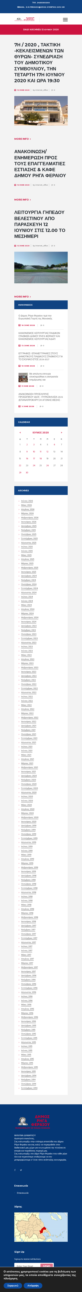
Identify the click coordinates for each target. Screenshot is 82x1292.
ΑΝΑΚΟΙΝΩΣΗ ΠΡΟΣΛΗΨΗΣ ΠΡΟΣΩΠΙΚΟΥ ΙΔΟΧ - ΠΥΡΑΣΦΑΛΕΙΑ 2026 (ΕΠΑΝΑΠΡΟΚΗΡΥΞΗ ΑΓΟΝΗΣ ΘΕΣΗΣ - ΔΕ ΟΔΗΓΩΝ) (40, 398)
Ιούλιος (27, 547)
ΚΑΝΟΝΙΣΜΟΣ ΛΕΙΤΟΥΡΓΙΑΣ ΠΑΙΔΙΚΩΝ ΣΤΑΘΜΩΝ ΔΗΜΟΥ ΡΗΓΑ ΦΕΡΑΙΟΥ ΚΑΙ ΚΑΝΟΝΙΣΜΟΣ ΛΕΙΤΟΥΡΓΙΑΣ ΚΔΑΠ (39, 336)
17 (34, 459)
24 (34, 466)
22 (20, 466)
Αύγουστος (28, 543)
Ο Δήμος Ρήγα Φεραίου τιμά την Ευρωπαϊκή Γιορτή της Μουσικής (35, 317)
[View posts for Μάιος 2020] (20, 432)
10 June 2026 (28, 366)
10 (34, 452)
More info (21, 138)
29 (20, 473)
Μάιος (26, 506)
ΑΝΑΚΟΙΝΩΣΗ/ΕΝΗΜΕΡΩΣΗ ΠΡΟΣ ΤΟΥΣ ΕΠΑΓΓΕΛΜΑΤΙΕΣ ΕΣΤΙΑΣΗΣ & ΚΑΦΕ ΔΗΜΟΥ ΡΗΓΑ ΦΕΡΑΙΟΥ (40, 163)
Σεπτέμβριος (29, 539)
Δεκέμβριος (28, 526)
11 (40, 452)
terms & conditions (42, 1272)
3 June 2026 (28, 406)
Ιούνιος (41, 432)
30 (27, 473)
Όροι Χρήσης (20, 1280)
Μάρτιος (27, 514)
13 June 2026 (28, 345)
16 (27, 459)
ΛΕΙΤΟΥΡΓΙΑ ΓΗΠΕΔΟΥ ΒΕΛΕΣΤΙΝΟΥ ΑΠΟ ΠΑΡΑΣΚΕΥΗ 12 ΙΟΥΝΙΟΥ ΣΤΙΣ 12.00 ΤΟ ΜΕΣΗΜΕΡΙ (39, 224)
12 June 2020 (23, 90)
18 (41, 459)
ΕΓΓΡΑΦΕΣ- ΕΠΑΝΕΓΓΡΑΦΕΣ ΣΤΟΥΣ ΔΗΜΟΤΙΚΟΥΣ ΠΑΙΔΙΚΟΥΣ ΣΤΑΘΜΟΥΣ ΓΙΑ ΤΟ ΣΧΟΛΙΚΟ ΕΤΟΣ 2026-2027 (40, 357)
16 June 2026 (28, 325)
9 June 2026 (28, 386)
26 (47, 466)
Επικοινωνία (22, 1193)
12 (47, 452)
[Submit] (46, 1266)
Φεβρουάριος (29, 518)
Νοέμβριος (28, 530)
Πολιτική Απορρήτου (37, 1280)
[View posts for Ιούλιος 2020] (61, 432)
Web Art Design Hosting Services (28, 1283)
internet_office (41, 90)
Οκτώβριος (28, 535)
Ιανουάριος (28, 522)
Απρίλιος (27, 510)
